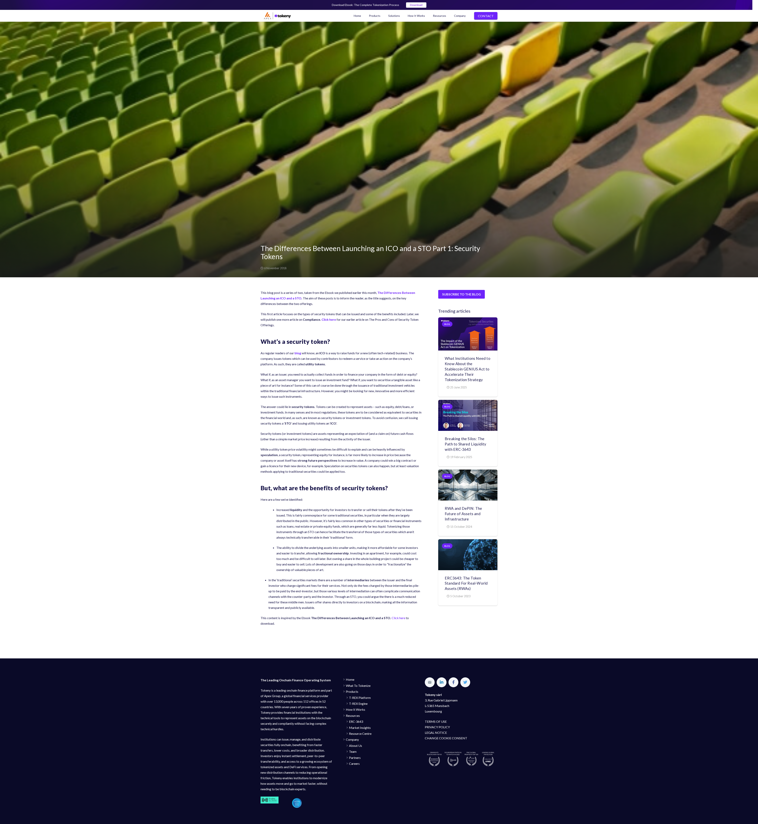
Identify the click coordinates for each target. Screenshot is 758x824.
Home (350, 679)
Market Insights (360, 727)
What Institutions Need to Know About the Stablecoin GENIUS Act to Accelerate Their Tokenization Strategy (467, 369)
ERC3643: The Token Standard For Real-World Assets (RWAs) (466, 583)
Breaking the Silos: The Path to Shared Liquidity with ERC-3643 (465, 444)
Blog (447, 324)
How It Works (355, 709)
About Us (355, 745)
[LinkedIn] (442, 682)
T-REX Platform (360, 697)
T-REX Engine (358, 703)
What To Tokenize (358, 685)
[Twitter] (465, 682)
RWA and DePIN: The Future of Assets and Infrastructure (463, 513)
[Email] (430, 682)
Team (352, 751)
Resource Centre (360, 733)
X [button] (754, 4)
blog (298, 353)
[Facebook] (453, 682)
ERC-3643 (356, 721)
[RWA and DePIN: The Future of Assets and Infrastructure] (467, 485)
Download (416, 5)
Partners (355, 757)
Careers (354, 763)
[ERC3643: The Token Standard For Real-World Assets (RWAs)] (467, 554)
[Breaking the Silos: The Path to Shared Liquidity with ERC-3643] (467, 415)
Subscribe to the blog (461, 294)
